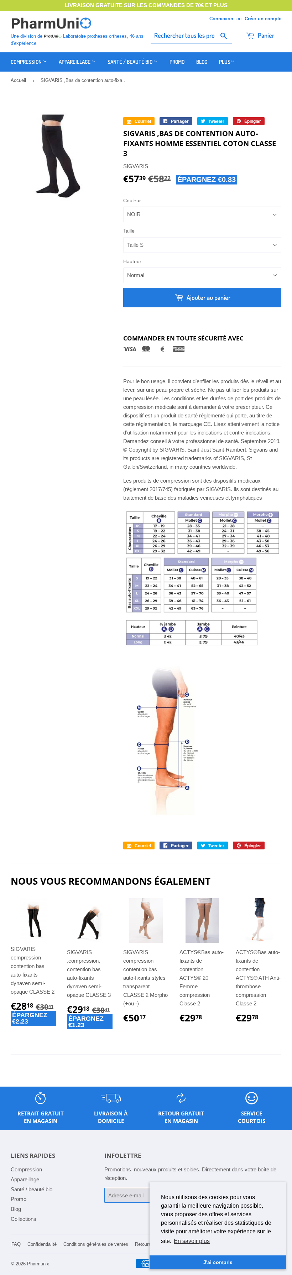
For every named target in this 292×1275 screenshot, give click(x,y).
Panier (265, 35)
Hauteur (132, 261)
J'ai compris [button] (218, 1262)
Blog (201, 61)
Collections (23, 1219)
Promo (177, 61)
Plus (224, 61)
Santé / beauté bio (130, 61)
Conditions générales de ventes (95, 1244)
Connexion (221, 18)
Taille (129, 231)
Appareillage (75, 61)
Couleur (132, 200)
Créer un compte (263, 18)
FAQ (16, 1244)
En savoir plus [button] (192, 1241)
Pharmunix (38, 1263)
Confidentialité (42, 1244)
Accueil (18, 80)
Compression (27, 61)
